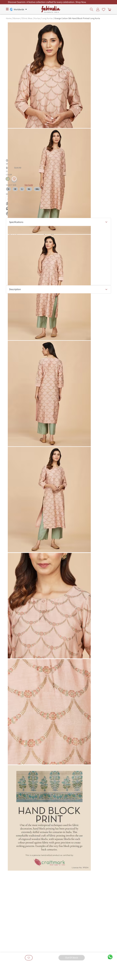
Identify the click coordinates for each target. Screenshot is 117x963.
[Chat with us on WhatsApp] (110, 956)
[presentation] (92, 9)
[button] (7, 178)
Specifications (16, 222)
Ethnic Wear (27, 18)
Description (15, 289)
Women (16, 18)
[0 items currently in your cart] (108, 9)
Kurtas (37, 18)
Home (8, 18)
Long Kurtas (47, 18)
